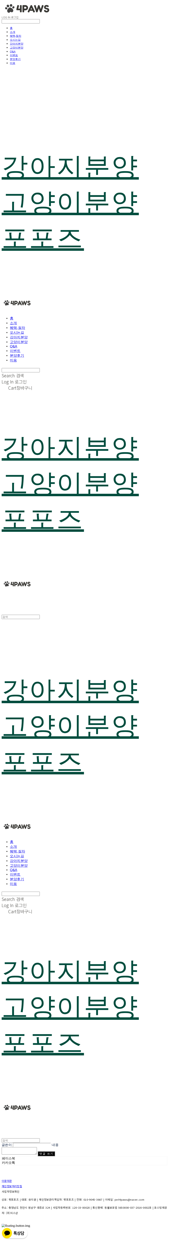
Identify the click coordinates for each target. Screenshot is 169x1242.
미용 (12, 63)
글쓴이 (7, 1145)
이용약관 (7, 1181)
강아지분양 (16, 43)
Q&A (12, 51)
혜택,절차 (15, 36)
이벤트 (14, 55)
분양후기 (15, 59)
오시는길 (15, 40)
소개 (12, 32)
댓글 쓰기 (46, 1153)
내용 (55, 1145)
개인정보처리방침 (12, 1186)
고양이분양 (16, 47)
